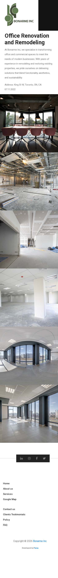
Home (6, 483)
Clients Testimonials (14, 514)
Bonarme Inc (40, 541)
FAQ (5, 525)
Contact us (9, 509)
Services (8, 494)
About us (8, 488)
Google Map (9, 499)
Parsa (36, 548)
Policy (6, 519)
